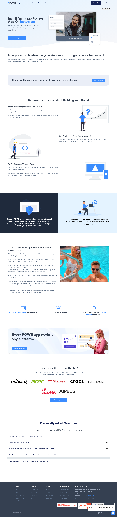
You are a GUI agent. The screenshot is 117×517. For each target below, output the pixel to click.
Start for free (96, 3)
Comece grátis (17, 38)
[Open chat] (113, 513)
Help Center (71, 222)
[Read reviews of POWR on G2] (84, 506)
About (40, 3)
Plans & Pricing (30, 3)
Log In (106, 3)
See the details (98, 80)
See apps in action (19, 348)
